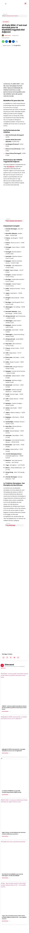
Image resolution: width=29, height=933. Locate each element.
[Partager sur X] (10, 41)
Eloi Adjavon (10, 166)
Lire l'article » (5, 711)
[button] (25, 3)
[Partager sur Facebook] (6, 41)
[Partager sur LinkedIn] (13, 41)
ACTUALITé (6, 21)
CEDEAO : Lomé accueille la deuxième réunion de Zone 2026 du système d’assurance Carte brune (14, 707)
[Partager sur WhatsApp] (3, 41)
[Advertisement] (14, 67)
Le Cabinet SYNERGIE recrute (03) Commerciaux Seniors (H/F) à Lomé (11, 791)
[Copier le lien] (16, 41)
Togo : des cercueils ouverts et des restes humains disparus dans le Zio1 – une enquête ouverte (14, 917)
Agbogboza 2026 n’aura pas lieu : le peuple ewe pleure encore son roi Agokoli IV (13, 749)
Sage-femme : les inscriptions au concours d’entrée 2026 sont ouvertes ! (14, 833)
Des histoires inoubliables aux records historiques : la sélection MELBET (12, 874)
